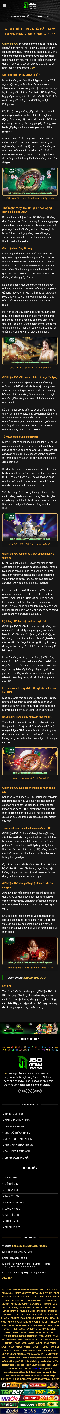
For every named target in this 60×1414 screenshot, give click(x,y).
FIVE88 (23, 1311)
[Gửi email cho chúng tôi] (25, 1091)
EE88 (41, 1336)
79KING (8, 1343)
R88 (17, 1300)
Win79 (40, 1354)
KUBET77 (26, 1293)
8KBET (38, 1318)
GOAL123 (37, 1339)
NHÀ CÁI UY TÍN (46, 1314)
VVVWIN (55, 1339)
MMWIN (25, 1289)
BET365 (30, 1318)
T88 (12, 1300)
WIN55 (48, 1336)
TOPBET (36, 1347)
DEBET (12, 1296)
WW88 (34, 1325)
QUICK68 (6, 1289)
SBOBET (15, 1318)
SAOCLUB (41, 1311)
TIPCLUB (54, 1318)
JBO (32, 67)
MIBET (56, 1296)
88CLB (22, 1329)
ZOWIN (5, 1304)
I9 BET (5, 1296)
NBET (16, 1350)
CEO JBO (7, 1278)
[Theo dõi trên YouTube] (39, 1091)
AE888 (14, 1304)
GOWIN (16, 1289)
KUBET (17, 1293)
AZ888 (46, 1339)
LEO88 (17, 1343)
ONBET (25, 1325)
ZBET (54, 1307)
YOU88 (23, 1350)
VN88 (6, 1300)
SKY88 (46, 1307)
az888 (27, 1354)
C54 (57, 1325)
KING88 (27, 1322)
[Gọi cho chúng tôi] (30, 1091)
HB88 (14, 1329)
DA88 (45, 1318)
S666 (38, 1329)
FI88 (22, 1318)
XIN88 (11, 1322)
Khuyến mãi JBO (34, 978)
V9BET (7, 1329)
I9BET (56, 1293)
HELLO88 (54, 1322)
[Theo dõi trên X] (20, 1091)
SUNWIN (53, 1289)
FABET (4, 1347)
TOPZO (46, 1300)
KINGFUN (6, 1325)
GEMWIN (16, 1325)
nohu (21, 1307)
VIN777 (29, 1296)
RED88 (48, 1296)
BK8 (42, 1296)
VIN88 (6, 1311)
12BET (28, 1339)
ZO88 (15, 1314)
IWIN (28, 1314)
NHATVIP (43, 1322)
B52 (4, 1339)
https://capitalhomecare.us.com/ (30, 1245)
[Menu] (4, 5)
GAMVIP (34, 1289)
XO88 (46, 1343)
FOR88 (22, 1336)
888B (3, 1322)
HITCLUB (47, 1293)
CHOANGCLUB (34, 1300)
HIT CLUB (37, 1293)
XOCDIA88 (23, 1304)
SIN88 (39, 1307)
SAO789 (31, 1329)
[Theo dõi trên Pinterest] (35, 1091)
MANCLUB (32, 1336)
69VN (35, 1322)
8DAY (55, 1336)
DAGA (20, 1339)
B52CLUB (29, 1307)
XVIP (23, 1300)
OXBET (18, 1322)
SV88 (11, 1347)
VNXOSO (8, 1350)
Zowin (34, 1354)
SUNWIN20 (7, 1293)
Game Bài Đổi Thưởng (40, 1304)
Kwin (46, 1354)
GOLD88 (44, 1289)
